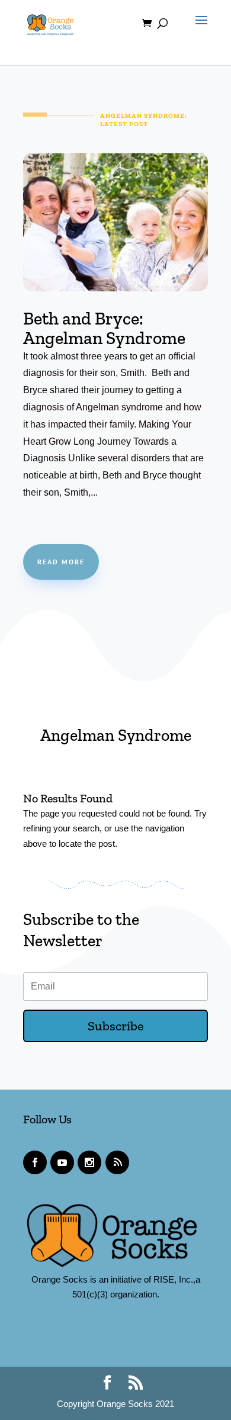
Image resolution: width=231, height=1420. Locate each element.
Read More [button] (61, 561)
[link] (50, 22)
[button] (198, 30)
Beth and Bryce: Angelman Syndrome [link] (104, 328)
